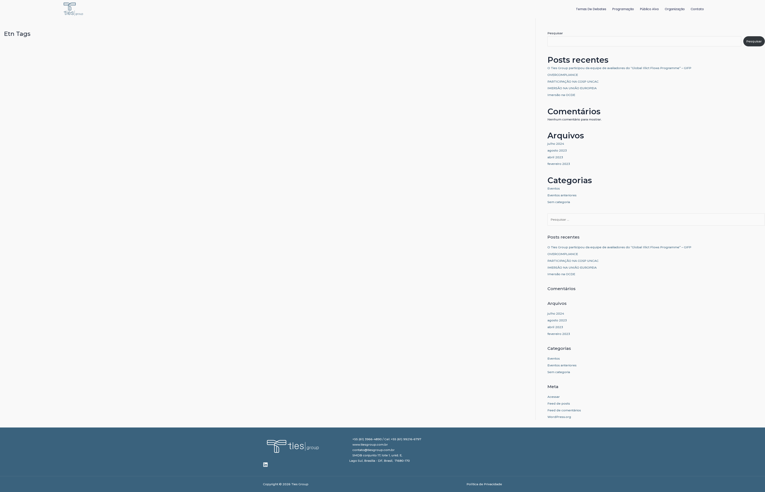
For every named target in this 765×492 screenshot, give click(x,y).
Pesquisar (555, 33)
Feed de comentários (564, 410)
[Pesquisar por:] (656, 219)
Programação (623, 9)
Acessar (553, 397)
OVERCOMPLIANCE (562, 75)
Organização (675, 9)
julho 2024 (555, 144)
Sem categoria (558, 202)
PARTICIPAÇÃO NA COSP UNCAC (573, 81)
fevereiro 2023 (558, 164)
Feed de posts (558, 403)
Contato (697, 9)
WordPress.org (559, 417)
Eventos (553, 188)
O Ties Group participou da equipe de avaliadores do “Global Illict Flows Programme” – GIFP (619, 68)
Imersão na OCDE (561, 95)
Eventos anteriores (562, 195)
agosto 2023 (557, 150)
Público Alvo (649, 9)
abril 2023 (555, 157)
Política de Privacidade (484, 484)
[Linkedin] (265, 464)
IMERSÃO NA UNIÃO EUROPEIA (572, 88)
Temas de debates (591, 9)
